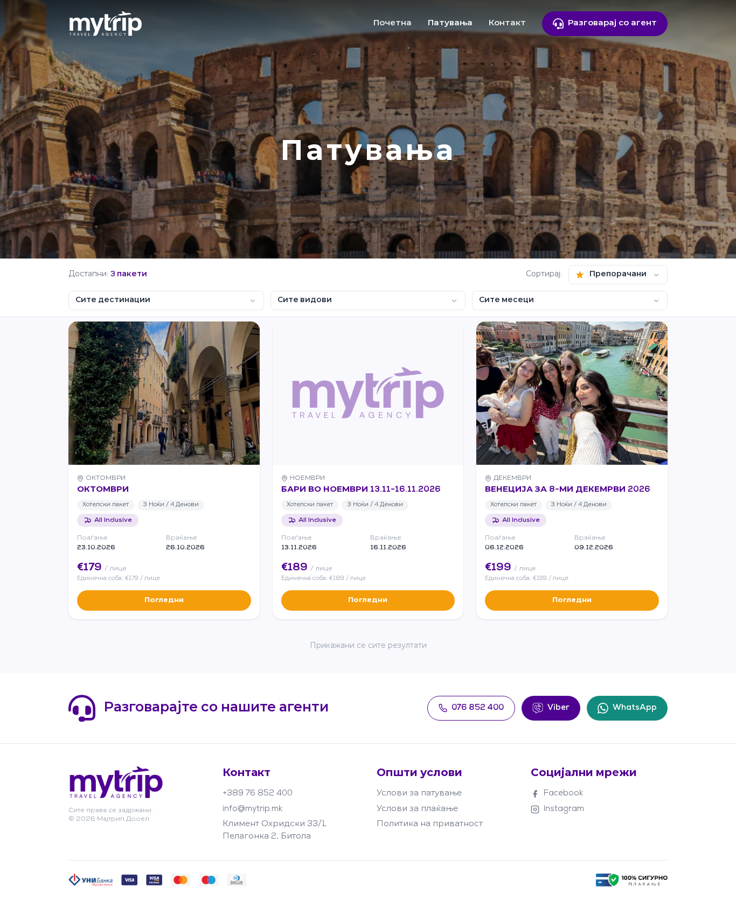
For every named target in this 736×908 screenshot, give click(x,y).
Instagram (564, 809)
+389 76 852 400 (258, 794)
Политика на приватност (430, 824)
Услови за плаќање (417, 809)
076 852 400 (478, 708)
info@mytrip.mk (252, 809)
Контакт (507, 23)
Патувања (450, 23)
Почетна (392, 23)
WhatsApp (635, 708)
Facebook (563, 794)
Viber (558, 708)
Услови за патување (419, 794)
